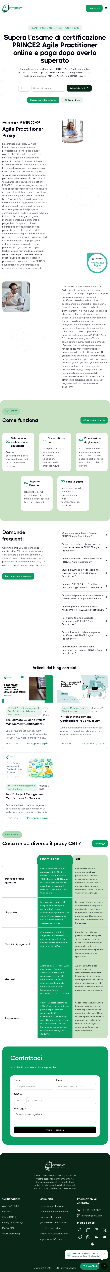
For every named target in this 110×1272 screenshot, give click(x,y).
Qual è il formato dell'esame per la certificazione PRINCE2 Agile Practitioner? (81, 635)
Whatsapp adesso (96, 420)
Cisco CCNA (9, 1217)
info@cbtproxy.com (92, 1215)
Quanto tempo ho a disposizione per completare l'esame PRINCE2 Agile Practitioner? (82, 547)
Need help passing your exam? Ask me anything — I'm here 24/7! (86, 1254)
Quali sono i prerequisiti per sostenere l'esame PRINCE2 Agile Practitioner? (82, 597)
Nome (17, 1080)
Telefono (18, 1094)
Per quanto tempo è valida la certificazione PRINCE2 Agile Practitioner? (77, 621)
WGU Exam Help (11, 1233)
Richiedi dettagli (77, 88)
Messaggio (20, 1108)
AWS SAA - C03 (10, 1206)
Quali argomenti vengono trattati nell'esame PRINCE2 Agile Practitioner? (83, 608)
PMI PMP (6, 1211)
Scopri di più (74, 100)
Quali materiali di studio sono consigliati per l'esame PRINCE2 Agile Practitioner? (82, 649)
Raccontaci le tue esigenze (43, 100)
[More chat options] (104, 1266)
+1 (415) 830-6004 (91, 1210)
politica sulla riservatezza (53, 1222)
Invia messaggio (53, 1130)
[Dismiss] (104, 1253)
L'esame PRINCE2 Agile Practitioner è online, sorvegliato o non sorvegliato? (82, 586)
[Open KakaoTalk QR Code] (105, 1237)
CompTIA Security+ (12, 1222)
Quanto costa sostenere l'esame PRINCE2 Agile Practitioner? (79, 534)
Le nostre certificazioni (52, 1206)
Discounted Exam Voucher (54, 1211)
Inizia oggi (100, 843)
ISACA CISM (8, 1228)
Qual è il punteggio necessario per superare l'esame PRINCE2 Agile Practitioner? (80, 573)
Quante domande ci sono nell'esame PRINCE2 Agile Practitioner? (82, 560)
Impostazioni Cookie (51, 1239)
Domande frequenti (50, 1217)
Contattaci (94, 8)
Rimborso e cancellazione (54, 1233)
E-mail (59, 1080)
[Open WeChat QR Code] (96, 1237)
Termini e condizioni (50, 1228)
